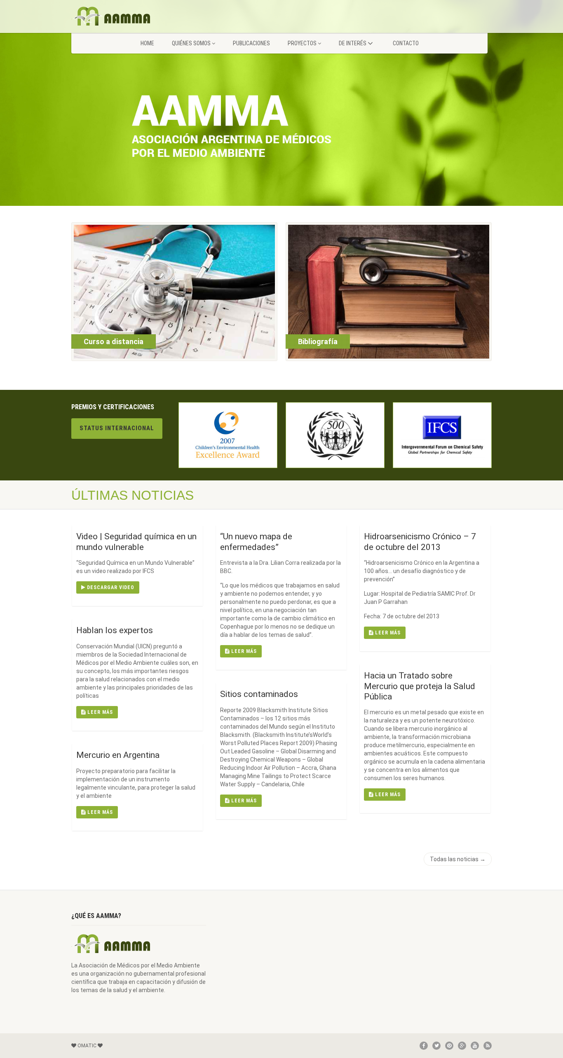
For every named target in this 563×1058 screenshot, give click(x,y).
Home (147, 43)
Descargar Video (109, 587)
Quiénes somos (191, 43)
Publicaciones (251, 43)
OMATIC (87, 1046)
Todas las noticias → (458, 859)
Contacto (406, 43)
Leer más (243, 651)
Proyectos (302, 43)
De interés (352, 43)
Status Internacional (117, 428)
